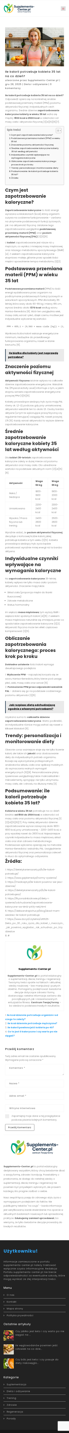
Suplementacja (16, 1384)
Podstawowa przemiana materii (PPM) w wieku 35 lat (35, 140)
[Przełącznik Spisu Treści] (57, 130)
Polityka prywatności (20, 1315)
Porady (11, 1418)
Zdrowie (12, 1405)
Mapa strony (15, 1308)
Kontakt (12, 1301)
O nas (10, 1295)
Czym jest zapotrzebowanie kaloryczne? (32, 135)
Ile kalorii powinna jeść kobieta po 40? (31, 1027)
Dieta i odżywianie (36, 84)
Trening (11, 1398)
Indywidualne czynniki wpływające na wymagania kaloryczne (30, 156)
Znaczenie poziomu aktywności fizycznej (32, 144)
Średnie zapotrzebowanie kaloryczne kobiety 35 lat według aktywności (35, 150)
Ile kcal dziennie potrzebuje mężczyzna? (32, 1023)
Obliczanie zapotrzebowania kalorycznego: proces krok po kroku (34, 163)
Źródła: (15, 178)
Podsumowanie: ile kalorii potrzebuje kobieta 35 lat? (34, 173)
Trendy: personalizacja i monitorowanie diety (34, 168)
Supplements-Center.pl (43, 80)
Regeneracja (15, 1411)
